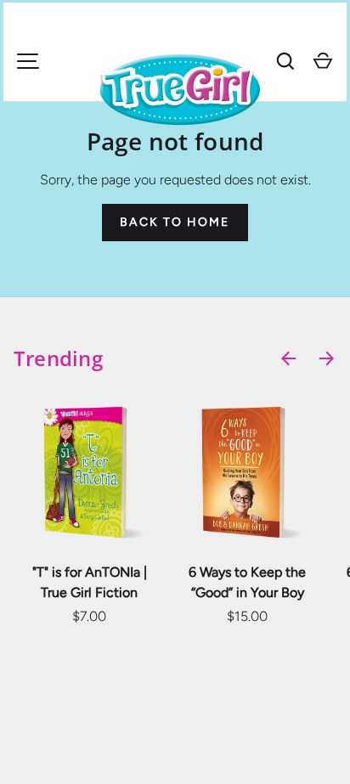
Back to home (174, 222)
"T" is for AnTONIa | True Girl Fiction (89, 582)
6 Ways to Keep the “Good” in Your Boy (247, 582)
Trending (58, 358)
